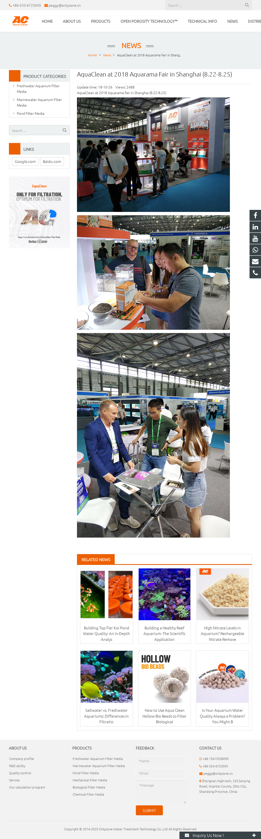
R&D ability (17, 765)
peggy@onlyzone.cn (65, 5)
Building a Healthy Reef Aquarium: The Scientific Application (164, 633)
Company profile (21, 758)
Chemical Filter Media (88, 794)
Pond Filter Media (30, 113)
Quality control (20, 772)
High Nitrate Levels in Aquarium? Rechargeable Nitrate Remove (222, 633)
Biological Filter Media (89, 787)
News (130, 45)
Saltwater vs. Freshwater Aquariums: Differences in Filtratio (106, 715)
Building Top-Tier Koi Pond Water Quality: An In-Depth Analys (106, 633)
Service (14, 780)
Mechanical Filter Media (90, 780)
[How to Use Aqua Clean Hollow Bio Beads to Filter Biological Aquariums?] (165, 677)
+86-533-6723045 (26, 5)
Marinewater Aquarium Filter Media (39, 102)
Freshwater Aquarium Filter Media (38, 88)
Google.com (25, 161)
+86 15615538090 (216, 758)
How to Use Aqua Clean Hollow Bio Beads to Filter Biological (164, 715)
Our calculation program (27, 787)
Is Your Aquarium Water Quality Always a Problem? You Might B (222, 715)
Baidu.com (52, 161)
